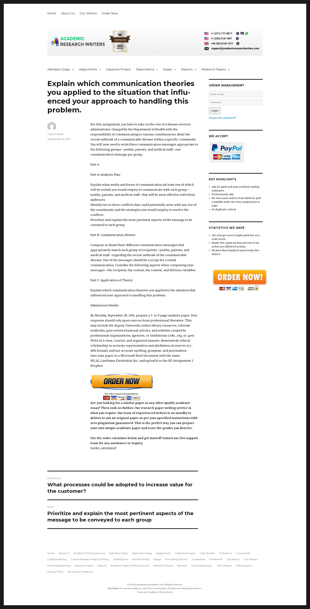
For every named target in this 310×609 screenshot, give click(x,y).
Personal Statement (59, 565)
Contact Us (225, 553)
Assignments (88, 69)
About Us (68, 13)
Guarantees (198, 559)
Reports (186, 69)
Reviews (182, 565)
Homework (215, 559)
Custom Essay (55, 134)
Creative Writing (56, 559)
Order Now (110, 13)
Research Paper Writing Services (130, 565)
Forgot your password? (222, 117)
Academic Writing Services (89, 553)
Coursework (243, 553)
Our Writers (88, 13)
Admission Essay (58, 69)
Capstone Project (118, 69)
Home (51, 13)
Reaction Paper (84, 565)
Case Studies (207, 553)
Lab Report (233, 559)
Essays (167, 69)
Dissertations (145, 69)
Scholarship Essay (202, 565)
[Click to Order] (144, 386)
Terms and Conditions (80, 571)
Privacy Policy (55, 571)
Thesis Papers (244, 565)
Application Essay (142, 553)
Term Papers (224, 565)
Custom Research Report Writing (90, 559)
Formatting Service (176, 559)
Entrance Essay (140, 559)
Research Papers (213, 69)
